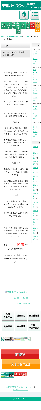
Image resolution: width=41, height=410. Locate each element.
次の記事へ (26, 298)
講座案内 (21, 315)
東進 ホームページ (24, 17)
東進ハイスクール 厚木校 (11, 37)
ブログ (22, 25)
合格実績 (8, 326)
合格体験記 (13, 25)
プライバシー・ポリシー (20, 390)
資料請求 (32, 25)
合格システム (8, 315)
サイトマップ (30, 387)
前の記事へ (17, 298)
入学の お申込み (37, 26)
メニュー (35, 17)
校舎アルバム (27, 25)
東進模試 (21, 326)
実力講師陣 (34, 315)
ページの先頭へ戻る (24, 303)
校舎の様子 (8, 25)
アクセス (3, 25)
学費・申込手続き (34, 326)
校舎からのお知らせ (18, 28)
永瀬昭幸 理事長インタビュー (15, 387)
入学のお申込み (21, 364)
